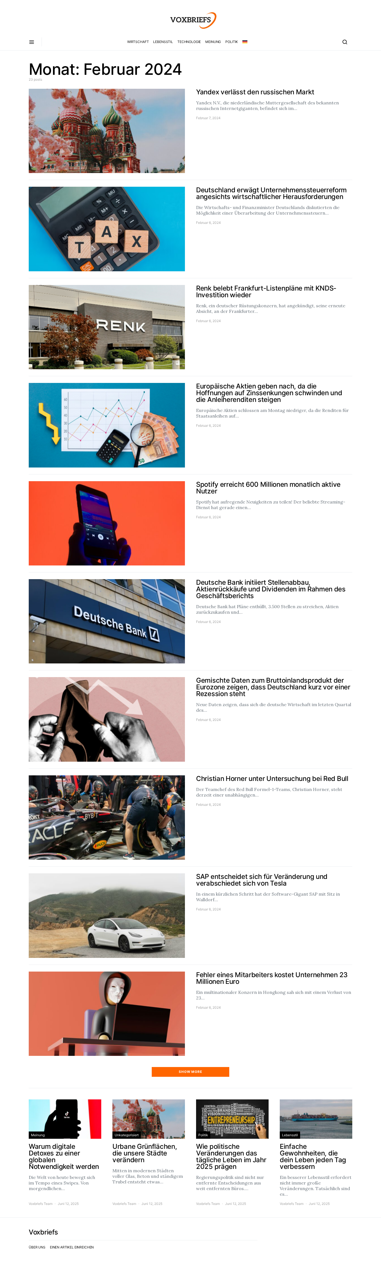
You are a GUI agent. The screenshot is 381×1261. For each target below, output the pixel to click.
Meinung (213, 42)
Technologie (189, 42)
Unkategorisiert (127, 1135)
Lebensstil (163, 42)
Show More (190, 1072)
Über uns (37, 1247)
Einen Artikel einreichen (72, 1247)
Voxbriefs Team (40, 1204)
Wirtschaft (138, 42)
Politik (231, 42)
